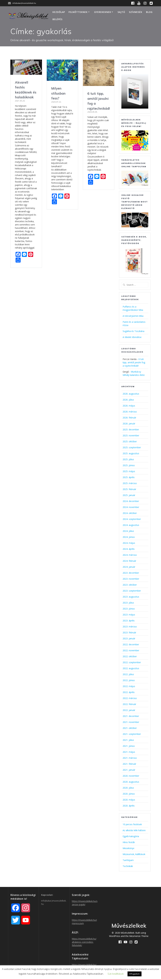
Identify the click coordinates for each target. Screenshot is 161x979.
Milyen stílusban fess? (58, 93)
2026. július (128, 399)
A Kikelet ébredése (132, 337)
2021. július (128, 739)
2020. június (129, 793)
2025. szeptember (132, 447)
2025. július (128, 459)
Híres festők (129, 842)
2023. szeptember (132, 590)
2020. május (129, 799)
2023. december (131, 572)
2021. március (130, 757)
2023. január (129, 638)
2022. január (129, 710)
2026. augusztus (131, 393)
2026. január (129, 423)
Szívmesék (135, 12)
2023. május (129, 614)
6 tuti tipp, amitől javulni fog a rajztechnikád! (134, 362)
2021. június (129, 745)
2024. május (129, 542)
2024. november (131, 507)
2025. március (130, 483)
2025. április (129, 477)
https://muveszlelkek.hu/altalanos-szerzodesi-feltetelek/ (84, 942)
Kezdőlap (59, 12)
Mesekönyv (128, 848)
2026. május (129, 405)
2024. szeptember (132, 519)
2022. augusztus (131, 668)
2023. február (129, 632)
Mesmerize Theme (138, 936)
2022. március (130, 698)
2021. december (131, 716)
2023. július (128, 602)
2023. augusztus (131, 596)
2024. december (131, 501)
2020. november (131, 775)
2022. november (131, 650)
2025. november (131, 435)
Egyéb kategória (131, 836)
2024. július (128, 530)
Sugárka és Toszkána (133, 331)
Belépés (57, 19)
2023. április (129, 620)
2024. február (129, 560)
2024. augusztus (131, 525)
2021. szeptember (132, 733)
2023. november (131, 578)
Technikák (128, 866)
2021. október (130, 728)
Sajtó (121, 12)
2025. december (131, 429)
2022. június (129, 680)
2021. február (129, 763)
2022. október (130, 656)
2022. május (129, 686)
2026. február (129, 417)
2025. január (129, 495)
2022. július (128, 674)
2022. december (131, 644)
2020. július (128, 787)
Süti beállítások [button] (116, 973)
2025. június (129, 465)
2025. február (129, 489)
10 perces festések (132, 824)
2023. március (130, 626)
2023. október (130, 584)
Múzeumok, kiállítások (134, 854)
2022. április (129, 692)
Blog (149, 12)
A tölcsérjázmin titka (133, 315)
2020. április (129, 805)
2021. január (129, 769)
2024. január (129, 566)
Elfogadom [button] (134, 973)
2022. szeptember (132, 662)
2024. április (129, 548)
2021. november (131, 722)
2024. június (129, 536)
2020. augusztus (131, 781)
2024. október (130, 513)
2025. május (129, 471)
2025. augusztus (131, 453)
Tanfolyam (128, 860)
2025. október (130, 441)
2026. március (130, 411)
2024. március (130, 554)
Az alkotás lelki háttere (134, 830)
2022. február (129, 704)
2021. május (129, 751)
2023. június (129, 608)
